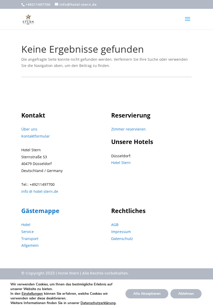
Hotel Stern (121, 162)
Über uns (29, 129)
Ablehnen (186, 293)
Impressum (121, 231)
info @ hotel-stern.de (39, 191)
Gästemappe (40, 211)
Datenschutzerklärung (98, 303)
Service (27, 231)
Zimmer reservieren (128, 129)
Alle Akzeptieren (147, 293)
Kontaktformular (35, 136)
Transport (29, 238)
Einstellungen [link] (32, 293)
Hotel (25, 224)
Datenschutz (122, 238)
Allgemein (30, 245)
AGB (114, 224)
